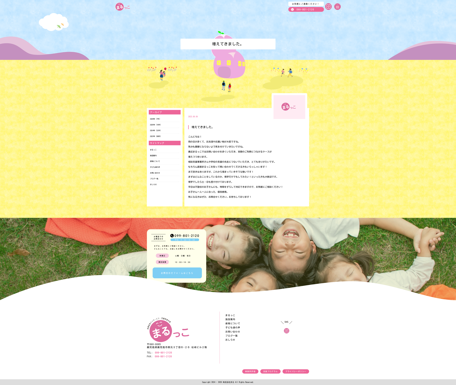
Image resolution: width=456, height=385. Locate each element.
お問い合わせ (155, 173)
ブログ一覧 (154, 179)
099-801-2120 (305, 9)
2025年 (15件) (155, 125)
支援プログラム (270, 371)
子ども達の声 (155, 167)
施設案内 (153, 155)
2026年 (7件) (155, 119)
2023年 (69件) (155, 136)
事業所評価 (250, 371)
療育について (155, 161)
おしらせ (153, 184)
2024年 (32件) (155, 130)
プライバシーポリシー (295, 371)
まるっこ (153, 150)
